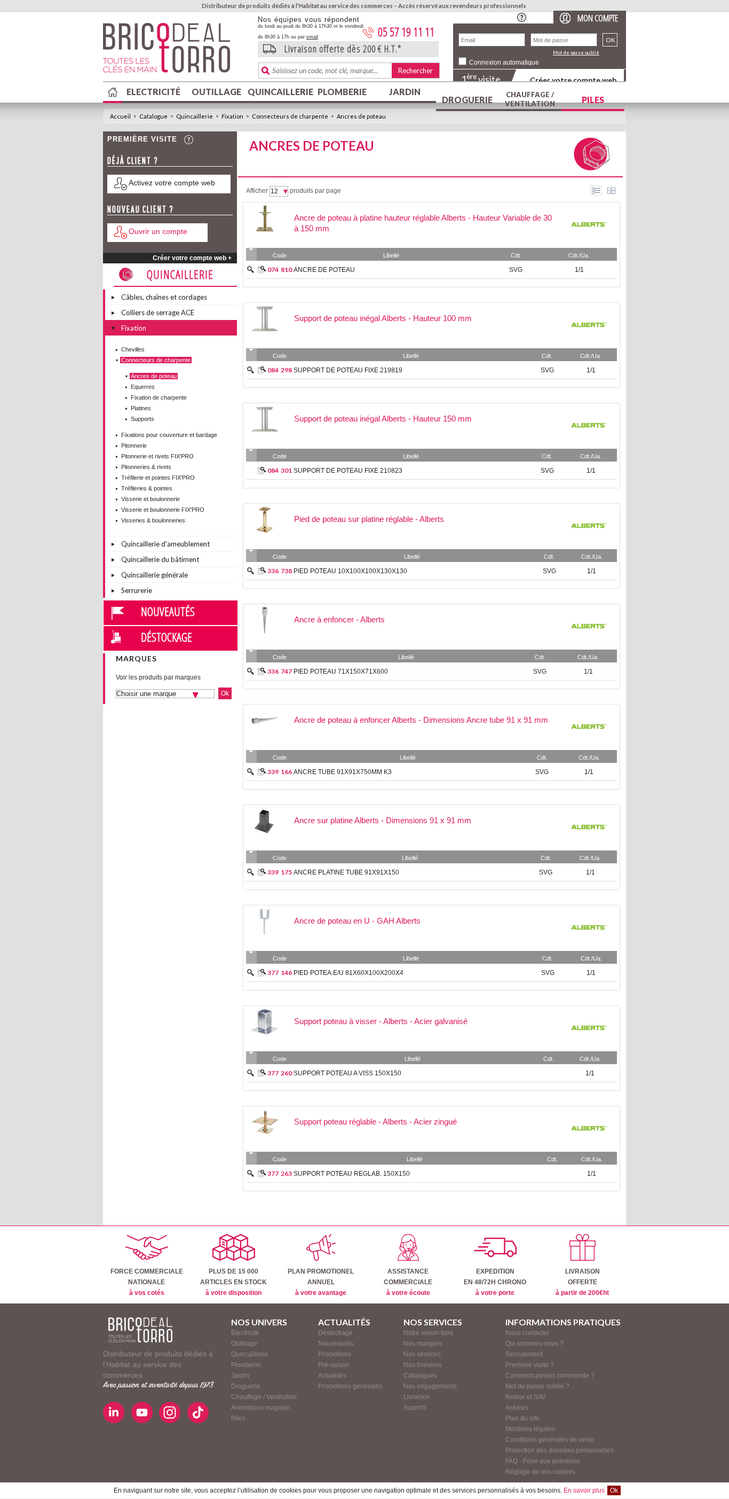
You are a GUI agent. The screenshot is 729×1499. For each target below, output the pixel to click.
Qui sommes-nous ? (534, 1343)
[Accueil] (140, 1330)
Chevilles (133, 349)
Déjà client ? (133, 160)
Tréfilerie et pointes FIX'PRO (158, 477)
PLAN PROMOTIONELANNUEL (321, 1282)
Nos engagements (430, 1386)
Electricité (153, 92)
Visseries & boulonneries (153, 520)
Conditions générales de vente (550, 1439)
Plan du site (522, 1418)
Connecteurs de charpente (290, 116)
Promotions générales (350, 1386)
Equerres (143, 387)
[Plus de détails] (262, 270)
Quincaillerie (279, 92)
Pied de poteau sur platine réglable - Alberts (369, 519)
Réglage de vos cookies (540, 1471)
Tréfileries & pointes (146, 488)
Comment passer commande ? (550, 1375)
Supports (142, 419)
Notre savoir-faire (428, 1333)
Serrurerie (136, 590)
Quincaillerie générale (154, 575)
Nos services (422, 1354)
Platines (141, 408)
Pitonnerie (134, 445)
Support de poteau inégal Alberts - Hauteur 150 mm (383, 418)
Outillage (216, 92)
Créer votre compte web (573, 79)
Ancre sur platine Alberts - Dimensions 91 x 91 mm (382, 820)
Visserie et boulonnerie (150, 499)
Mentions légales (530, 1429)
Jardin (405, 92)
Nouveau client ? (140, 209)
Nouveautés (168, 611)
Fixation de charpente (159, 397)
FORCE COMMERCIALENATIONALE (146, 1282)
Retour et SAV (525, 1397)
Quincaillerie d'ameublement (165, 544)
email (312, 37)
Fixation (232, 116)
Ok (614, 1490)
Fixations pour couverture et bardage (169, 435)
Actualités (332, 1375)
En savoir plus (584, 1490)
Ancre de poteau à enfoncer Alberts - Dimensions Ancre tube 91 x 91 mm (421, 719)
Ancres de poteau (361, 116)
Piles (593, 100)
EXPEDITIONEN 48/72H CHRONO (495, 1282)
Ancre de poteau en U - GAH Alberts (357, 920)
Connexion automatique (504, 62)
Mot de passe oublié (576, 53)
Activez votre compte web (172, 182)
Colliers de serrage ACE (157, 312)
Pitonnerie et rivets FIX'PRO (157, 456)
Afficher (257, 190)
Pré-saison (334, 1365)
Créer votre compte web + (192, 258)
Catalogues (420, 1375)
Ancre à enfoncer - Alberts (339, 619)
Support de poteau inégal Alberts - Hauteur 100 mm (383, 318)
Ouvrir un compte (158, 231)
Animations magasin (260, 1407)
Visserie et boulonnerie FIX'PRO (162, 509)
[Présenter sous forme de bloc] (611, 190)
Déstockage (166, 637)
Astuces (516, 1407)
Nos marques (422, 1343)
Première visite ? (529, 1365)
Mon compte (597, 18)
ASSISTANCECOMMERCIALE (408, 1282)
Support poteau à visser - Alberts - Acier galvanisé (380, 1021)
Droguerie (467, 100)
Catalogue (153, 116)
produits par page (315, 190)
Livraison (416, 1397)
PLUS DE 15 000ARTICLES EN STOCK (233, 1282)
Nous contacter (527, 1333)
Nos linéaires (422, 1365)
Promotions (334, 1354)
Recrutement (524, 1354)
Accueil (120, 116)
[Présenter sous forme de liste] (595, 190)
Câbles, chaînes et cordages (164, 297)
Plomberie (342, 92)
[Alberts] (589, 241)
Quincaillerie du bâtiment (160, 559)
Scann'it (414, 1407)
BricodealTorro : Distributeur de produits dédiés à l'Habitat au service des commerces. (176, 51)
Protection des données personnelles (559, 1450)
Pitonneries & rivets (146, 467)
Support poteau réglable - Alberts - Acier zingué (375, 1121)
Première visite (142, 139)
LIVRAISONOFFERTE (582, 1282)
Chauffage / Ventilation (530, 99)
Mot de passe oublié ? (537, 1386)
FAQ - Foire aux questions (542, 1461)
